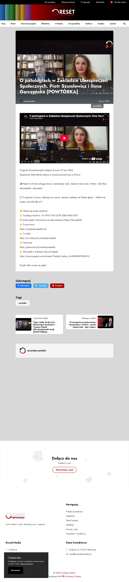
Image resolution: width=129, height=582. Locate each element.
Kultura (89, 23)
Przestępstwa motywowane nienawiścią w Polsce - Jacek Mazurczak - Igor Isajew (82, 324)
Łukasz (78, 576)
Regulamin (70, 516)
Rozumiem (15, 570)
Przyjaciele (85, 2)
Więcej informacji (27, 564)
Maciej (70, 576)
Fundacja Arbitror (68, 572)
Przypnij (58, 285)
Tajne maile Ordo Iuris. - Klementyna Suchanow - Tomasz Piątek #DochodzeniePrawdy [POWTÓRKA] (45, 327)
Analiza (101, 23)
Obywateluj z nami (64, 469)
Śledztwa (45, 23)
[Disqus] (64, 398)
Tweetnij (42, 285)
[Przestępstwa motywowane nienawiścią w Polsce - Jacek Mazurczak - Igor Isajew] (104, 322)
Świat (13, 23)
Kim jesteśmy (50, 2)
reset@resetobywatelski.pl (80, 554)
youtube (23, 303)
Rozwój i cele (72, 529)
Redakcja (70, 524)
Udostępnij (24, 285)
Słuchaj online (120, 2)
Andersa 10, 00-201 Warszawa (82, 549)
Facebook (13, 549)
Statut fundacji (72, 520)
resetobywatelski (29, 101)
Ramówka (100, 2)
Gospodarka (74, 23)
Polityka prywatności (74, 511)
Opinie (113, 23)
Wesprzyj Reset (68, 2)
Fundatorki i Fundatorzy (76, 533)
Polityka (59, 23)
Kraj (3, 23)
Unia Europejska (28, 23)
